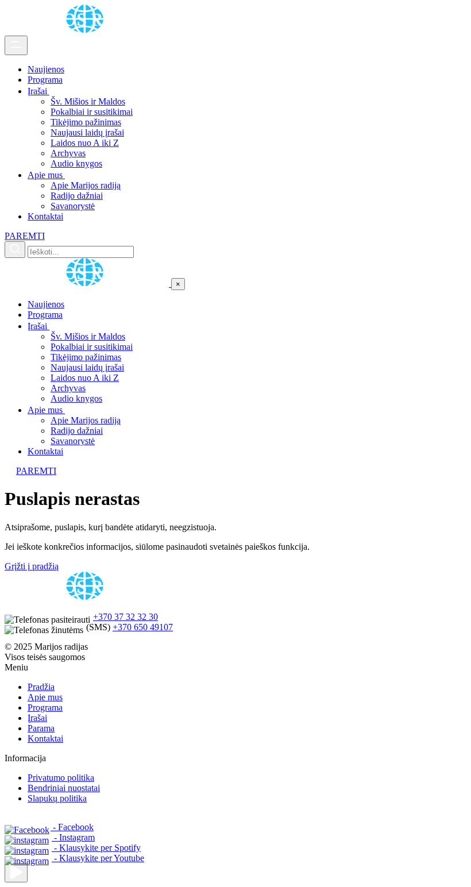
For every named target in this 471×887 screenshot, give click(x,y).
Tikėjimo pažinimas (86, 122)
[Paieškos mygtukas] (15, 249)
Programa (45, 79)
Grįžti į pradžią (32, 566)
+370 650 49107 (143, 627)
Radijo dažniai (77, 195)
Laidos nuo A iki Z (85, 143)
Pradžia (41, 687)
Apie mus (46, 175)
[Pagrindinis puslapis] (87, 30)
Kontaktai (45, 216)
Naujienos (46, 69)
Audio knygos (76, 163)
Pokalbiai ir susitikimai (92, 112)
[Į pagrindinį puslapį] (88, 283)
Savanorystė (73, 206)
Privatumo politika (61, 777)
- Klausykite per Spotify (96, 848)
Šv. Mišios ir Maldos (88, 101)
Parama (41, 728)
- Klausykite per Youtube (98, 858)
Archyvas (68, 153)
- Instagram (73, 837)
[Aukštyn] (16, 872)
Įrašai (38, 91)
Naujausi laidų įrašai (87, 132)
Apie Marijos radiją (86, 185)
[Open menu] (16, 45)
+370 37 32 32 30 (125, 617)
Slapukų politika (57, 798)
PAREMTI (25, 236)
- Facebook (72, 827)
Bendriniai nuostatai (64, 788)
